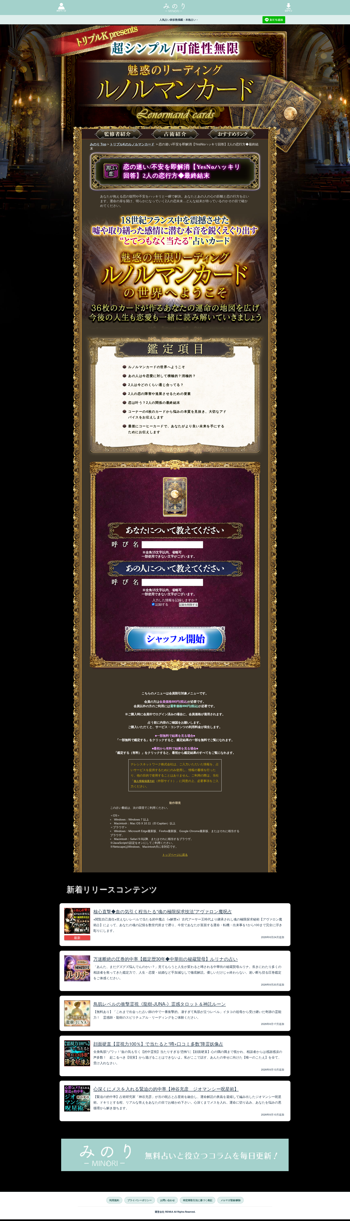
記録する (161, 604)
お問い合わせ (167, 1200)
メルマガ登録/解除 (231, 1200)
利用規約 (114, 1200)
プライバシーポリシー (139, 1200)
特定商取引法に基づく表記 (197, 1200)
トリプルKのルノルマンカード (132, 144)
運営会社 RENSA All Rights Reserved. (175, 1211)
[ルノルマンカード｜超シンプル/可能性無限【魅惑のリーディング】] (175, 92)
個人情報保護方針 (144, 781)
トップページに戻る (175, 854)
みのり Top (98, 144)
